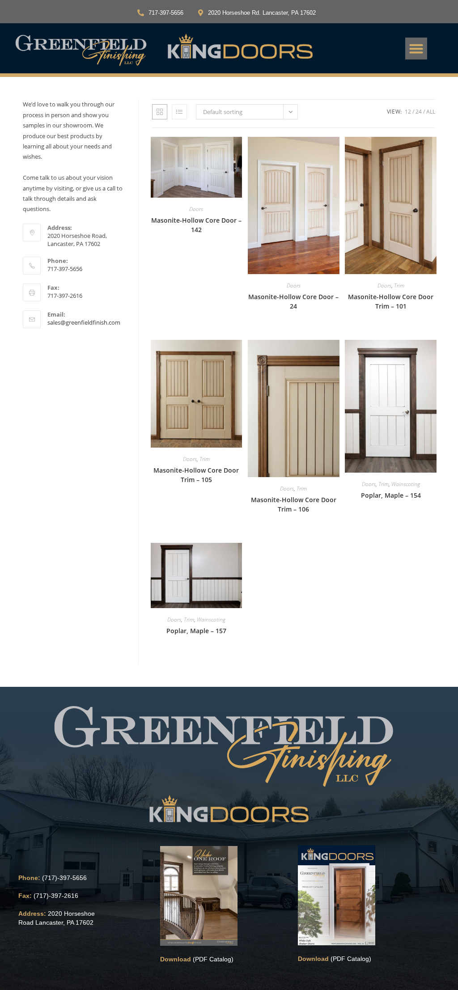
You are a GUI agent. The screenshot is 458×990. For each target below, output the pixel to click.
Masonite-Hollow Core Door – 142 (196, 225)
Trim (399, 285)
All (430, 111)
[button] (416, 49)
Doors (196, 209)
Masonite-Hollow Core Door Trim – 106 (293, 504)
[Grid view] (159, 111)
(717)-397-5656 (64, 877)
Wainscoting (405, 484)
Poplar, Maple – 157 (196, 630)
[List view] (179, 111)
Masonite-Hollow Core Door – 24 (293, 301)
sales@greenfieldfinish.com (83, 322)
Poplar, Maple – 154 (391, 495)
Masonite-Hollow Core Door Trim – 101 (390, 301)
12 (408, 111)
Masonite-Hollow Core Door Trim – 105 (196, 475)
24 (419, 111)
